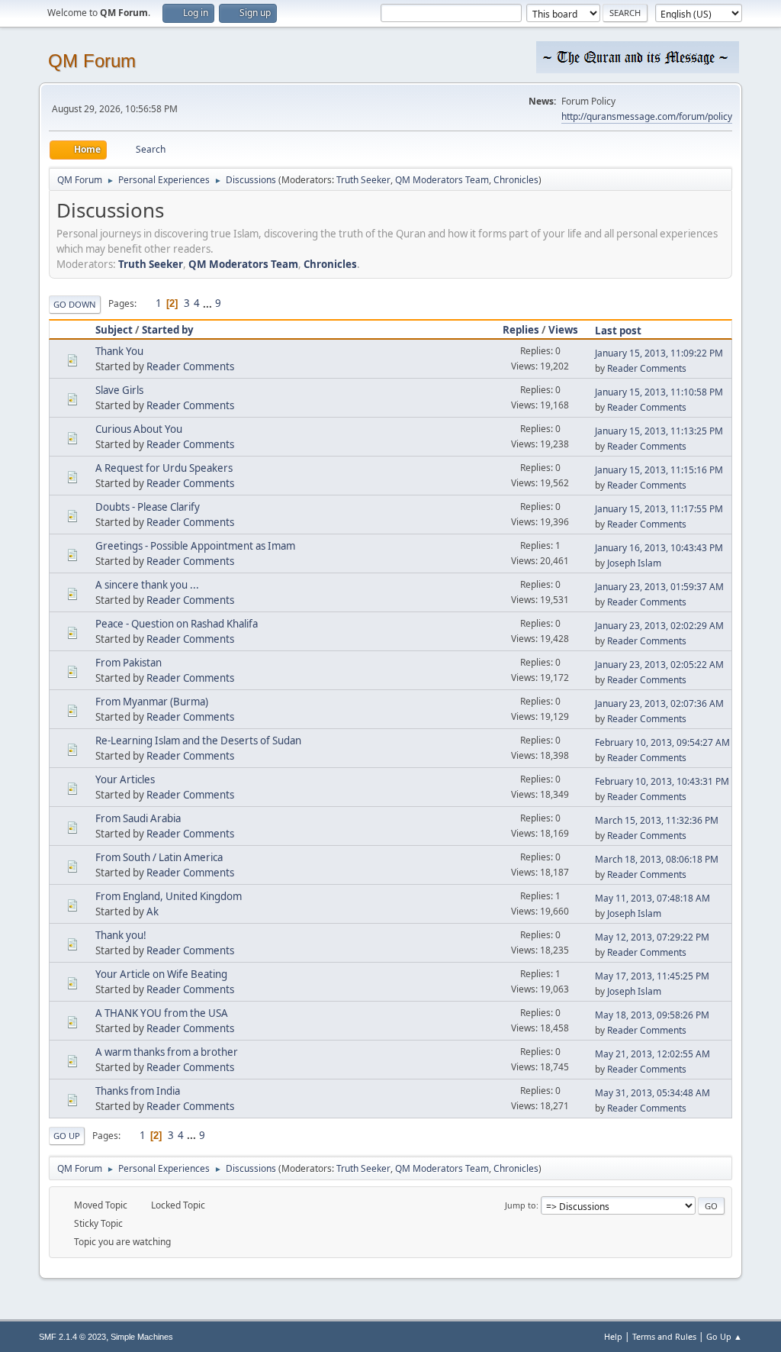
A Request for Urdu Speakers (164, 468)
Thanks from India (137, 1091)
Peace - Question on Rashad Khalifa (176, 624)
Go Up (66, 1135)
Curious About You (138, 429)
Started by (168, 330)
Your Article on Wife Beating (161, 974)
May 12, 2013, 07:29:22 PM (652, 937)
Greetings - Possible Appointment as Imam (195, 546)
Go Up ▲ (724, 1336)
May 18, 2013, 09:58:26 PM (652, 1014)
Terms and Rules (664, 1336)
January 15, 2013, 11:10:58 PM (659, 392)
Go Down (74, 304)
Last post (618, 330)
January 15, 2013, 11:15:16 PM (659, 469)
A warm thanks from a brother (166, 1052)
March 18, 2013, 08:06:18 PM (656, 859)
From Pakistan (128, 663)
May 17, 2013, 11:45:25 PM (652, 976)
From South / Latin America (159, 857)
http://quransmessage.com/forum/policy (646, 116)
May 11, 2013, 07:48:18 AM (652, 898)
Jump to (520, 1205)
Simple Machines (142, 1336)
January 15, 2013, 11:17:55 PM (659, 508)
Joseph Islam (634, 563)
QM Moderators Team (442, 179)
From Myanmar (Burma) (151, 701)
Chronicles (515, 179)
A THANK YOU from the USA (161, 1013)
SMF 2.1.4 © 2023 (72, 1336)
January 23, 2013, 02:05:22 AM (659, 664)
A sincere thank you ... (147, 585)
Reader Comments (190, 366)
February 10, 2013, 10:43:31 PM (662, 781)
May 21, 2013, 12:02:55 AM (652, 1053)
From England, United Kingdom (168, 896)
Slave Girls (119, 390)
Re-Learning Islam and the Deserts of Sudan (198, 740)
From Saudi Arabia (138, 818)
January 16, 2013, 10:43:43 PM (659, 547)
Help (613, 1336)
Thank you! (120, 935)
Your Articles (125, 779)
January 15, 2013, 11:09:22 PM (659, 353)
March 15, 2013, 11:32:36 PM (656, 820)
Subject (114, 330)
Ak (152, 911)
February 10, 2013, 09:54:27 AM (662, 742)
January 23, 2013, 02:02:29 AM (659, 625)
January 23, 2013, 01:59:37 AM (659, 586)
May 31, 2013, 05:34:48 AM (652, 1092)
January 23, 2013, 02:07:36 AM (659, 703)
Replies (521, 330)
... (208, 303)
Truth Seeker (363, 179)
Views (563, 330)
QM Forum (92, 60)
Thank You (119, 351)
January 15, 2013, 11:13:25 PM (659, 430)
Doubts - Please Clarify (147, 507)
